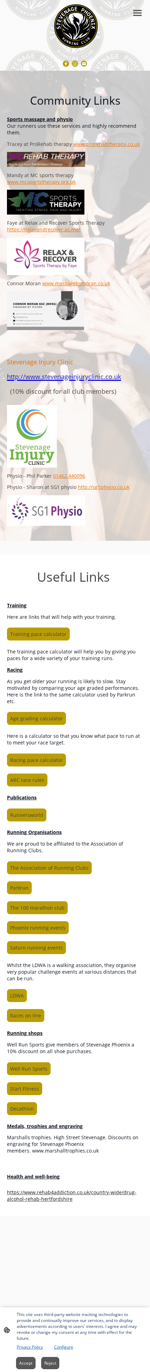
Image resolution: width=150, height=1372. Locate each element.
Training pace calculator (38, 634)
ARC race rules (27, 780)
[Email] (84, 64)
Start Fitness (24, 1088)
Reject (50, 1363)
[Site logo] (75, 25)
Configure (63, 1347)
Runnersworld (26, 815)
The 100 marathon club (37, 907)
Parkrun (19, 887)
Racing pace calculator (36, 760)
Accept (25, 1363)
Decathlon (22, 1108)
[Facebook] (66, 64)
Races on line (25, 1015)
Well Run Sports (28, 1068)
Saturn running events (36, 947)
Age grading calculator (36, 718)
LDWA (17, 995)
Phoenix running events (38, 927)
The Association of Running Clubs (49, 867)
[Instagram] (75, 64)
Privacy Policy (30, 1347)
